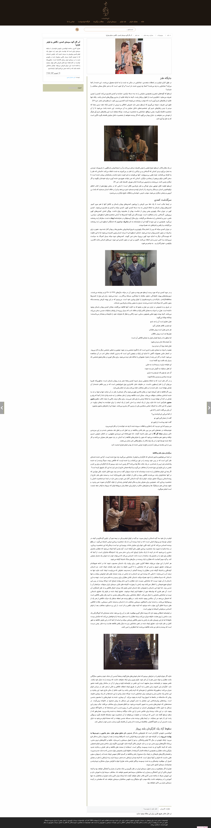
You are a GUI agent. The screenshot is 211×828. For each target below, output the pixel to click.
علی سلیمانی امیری (71, 77)
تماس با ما (71, 21)
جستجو (77, 29)
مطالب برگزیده (98, 21)
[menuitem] (142, 22)
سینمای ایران (111, 21)
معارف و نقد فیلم (148, 35)
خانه (142, 21)
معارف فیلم (134, 21)
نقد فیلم (123, 21)
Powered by (202, 827)
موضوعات (160, 35)
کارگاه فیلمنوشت (84, 21)
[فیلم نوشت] (105, 9)
